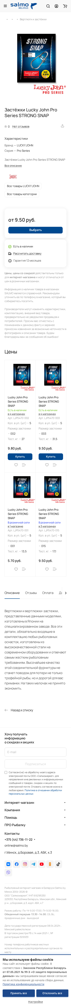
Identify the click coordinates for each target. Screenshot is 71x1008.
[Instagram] (25, 864)
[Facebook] (16, 864)
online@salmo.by (16, 845)
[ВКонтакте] (8, 864)
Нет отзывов (20, 126)
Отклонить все (52, 993)
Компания (12, 810)
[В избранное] (16, 465)
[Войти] (56, 6)
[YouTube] (41, 864)
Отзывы (31, 593)
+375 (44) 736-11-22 (18, 839)
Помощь (11, 817)
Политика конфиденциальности (23, 984)
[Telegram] (33, 864)
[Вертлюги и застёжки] (17, 19)
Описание (12, 593)
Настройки (35, 1002)
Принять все (18, 993)
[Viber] (8, 872)
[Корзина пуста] (65, 6)
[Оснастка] (12, 19)
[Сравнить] (23, 465)
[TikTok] (58, 864)
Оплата (47, 593)
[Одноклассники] (50, 864)
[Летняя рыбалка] (7, 19)
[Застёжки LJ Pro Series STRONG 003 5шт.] (35, 63)
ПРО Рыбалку (15, 825)
